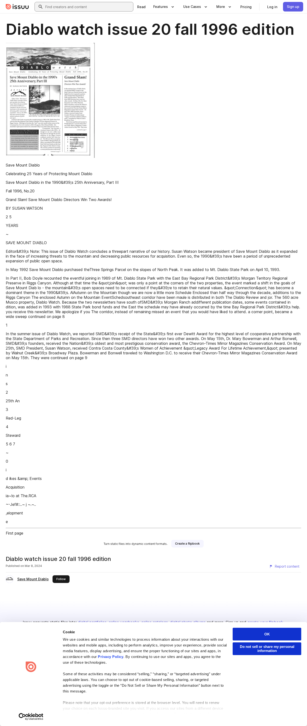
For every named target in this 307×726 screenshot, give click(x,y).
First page (14, 533)
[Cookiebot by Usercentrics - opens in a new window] (31, 716)
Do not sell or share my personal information (267, 649)
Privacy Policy (110, 657)
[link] (141, 7)
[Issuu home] (17, 6)
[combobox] (88, 6)
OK (267, 634)
